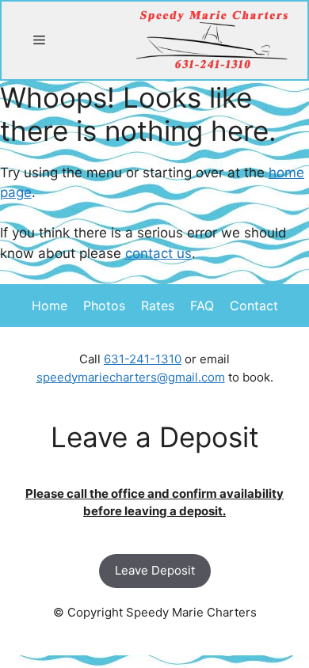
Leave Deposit (155, 570)
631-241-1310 (142, 358)
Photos (104, 305)
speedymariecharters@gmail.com (130, 377)
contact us (158, 253)
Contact (254, 305)
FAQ (202, 305)
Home (49, 305)
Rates (157, 305)
